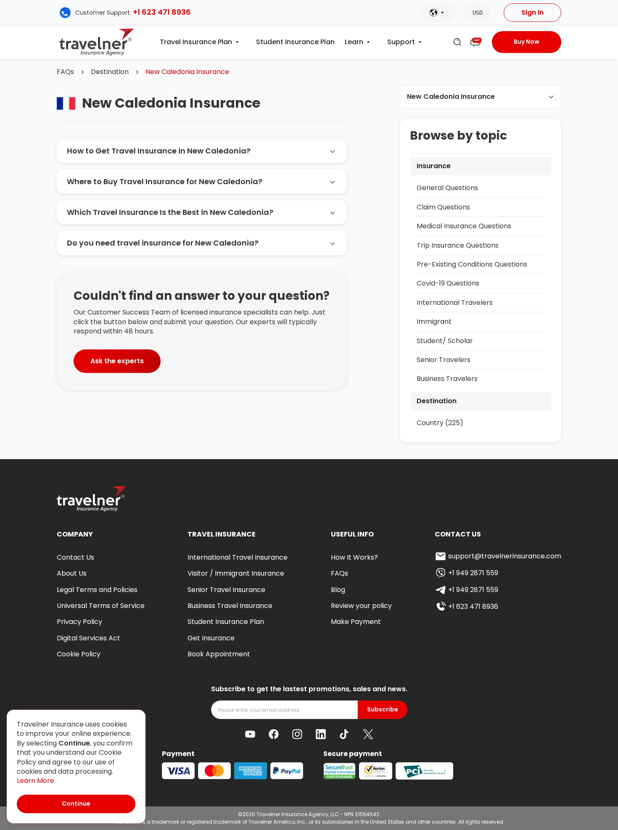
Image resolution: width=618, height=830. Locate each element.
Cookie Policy (78, 654)
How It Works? (354, 557)
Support (401, 42)
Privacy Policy (79, 621)
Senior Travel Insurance (226, 590)
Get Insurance (211, 638)
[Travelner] (97, 42)
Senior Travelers (443, 360)
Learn (354, 42)
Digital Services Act (88, 638)
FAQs (65, 72)
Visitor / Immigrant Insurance (236, 573)
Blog (338, 590)
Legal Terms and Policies (97, 590)
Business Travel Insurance (230, 606)
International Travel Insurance (238, 557)
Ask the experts (117, 361)
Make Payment (356, 621)
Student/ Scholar (445, 341)
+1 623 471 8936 (162, 12)
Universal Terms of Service (101, 606)
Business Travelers (447, 378)
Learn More (35, 780)
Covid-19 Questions (448, 283)
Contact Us (75, 557)
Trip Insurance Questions (458, 245)
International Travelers (455, 302)
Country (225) (440, 423)
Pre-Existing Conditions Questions (472, 264)
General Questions (447, 188)
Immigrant (434, 321)
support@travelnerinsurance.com (504, 556)
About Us (72, 573)
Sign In (532, 12)
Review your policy (361, 606)
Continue (76, 803)
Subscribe (382, 710)
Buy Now (526, 41)
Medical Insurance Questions (464, 226)
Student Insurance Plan (295, 42)
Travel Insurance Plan (196, 42)
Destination (110, 72)
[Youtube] (250, 734)
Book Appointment (219, 654)
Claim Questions (443, 207)
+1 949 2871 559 (473, 573)
